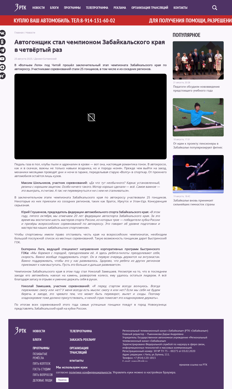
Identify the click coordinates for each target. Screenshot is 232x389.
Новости (38, 7)
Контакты (180, 7)
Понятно (62, 380)
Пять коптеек (41, 363)
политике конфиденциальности (90, 372)
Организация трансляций (149, 7)
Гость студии (41, 369)
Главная (19, 32)
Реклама (120, 7)
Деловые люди (42, 380)
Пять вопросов (43, 375)
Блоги (54, 7)
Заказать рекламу (83, 339)
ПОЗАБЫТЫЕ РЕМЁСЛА (40, 356)
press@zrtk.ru (139, 361)
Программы (72, 7)
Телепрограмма (97, 7)
